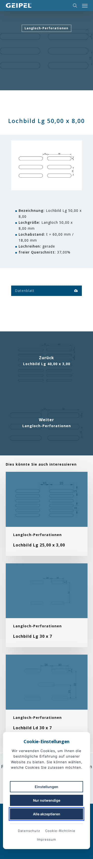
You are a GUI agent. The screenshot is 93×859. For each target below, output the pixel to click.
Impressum (46, 839)
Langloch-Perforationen (46, 28)
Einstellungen (46, 787)
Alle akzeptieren (46, 814)
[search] (75, 5)
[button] (85, 5)
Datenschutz (29, 831)
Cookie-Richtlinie (60, 831)
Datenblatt (24, 290)
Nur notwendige (46, 800)
